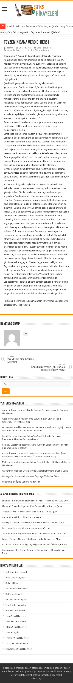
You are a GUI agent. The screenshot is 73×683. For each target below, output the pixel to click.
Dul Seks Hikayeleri (14, 594)
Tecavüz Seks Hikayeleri (17, 638)
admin (10, 48)
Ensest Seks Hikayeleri (16, 599)
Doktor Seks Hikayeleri (16, 588)
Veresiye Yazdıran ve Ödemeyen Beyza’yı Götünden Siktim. (31, 476)
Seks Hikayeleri (20, 32)
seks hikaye (36, 678)
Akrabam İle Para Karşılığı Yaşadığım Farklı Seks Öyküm (30, 544)
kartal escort (24, 675)
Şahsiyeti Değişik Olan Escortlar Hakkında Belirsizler (28, 522)
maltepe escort (23, 668)
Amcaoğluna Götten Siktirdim (17, 517)
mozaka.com (9, 668)
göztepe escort (41, 671)
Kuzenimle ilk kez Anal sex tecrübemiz (21, 528)
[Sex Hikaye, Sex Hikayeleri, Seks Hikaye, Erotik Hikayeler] (36, 9)
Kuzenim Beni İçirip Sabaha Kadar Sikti (21, 481)
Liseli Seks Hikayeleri (15, 621)
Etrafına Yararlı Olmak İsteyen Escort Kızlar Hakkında (28, 500)
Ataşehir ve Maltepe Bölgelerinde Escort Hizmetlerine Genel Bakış (35, 470)
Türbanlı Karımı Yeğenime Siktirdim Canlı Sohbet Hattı (28, 533)
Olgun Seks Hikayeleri (16, 627)
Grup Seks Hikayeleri (15, 616)
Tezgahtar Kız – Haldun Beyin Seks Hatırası (23, 511)
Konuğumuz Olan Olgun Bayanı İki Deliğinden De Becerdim (31, 550)
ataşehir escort (62, 668)
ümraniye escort (10, 671)
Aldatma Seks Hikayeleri (17, 572)
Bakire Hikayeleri (13, 583)
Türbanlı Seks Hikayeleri (17, 643)
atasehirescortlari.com (43, 668)
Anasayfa (5, 32)
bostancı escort (39, 675)
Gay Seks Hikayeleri (15, 610)
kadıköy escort (25, 671)
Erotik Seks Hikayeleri (16, 605)
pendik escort (56, 671)
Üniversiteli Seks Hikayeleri (18, 649)
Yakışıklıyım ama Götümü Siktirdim (20, 359)
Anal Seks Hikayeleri (15, 577)
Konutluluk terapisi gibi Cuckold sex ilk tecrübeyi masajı (48, 367)
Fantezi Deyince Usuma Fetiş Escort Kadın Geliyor (26, 539)
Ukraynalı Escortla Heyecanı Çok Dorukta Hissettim (27, 506)
